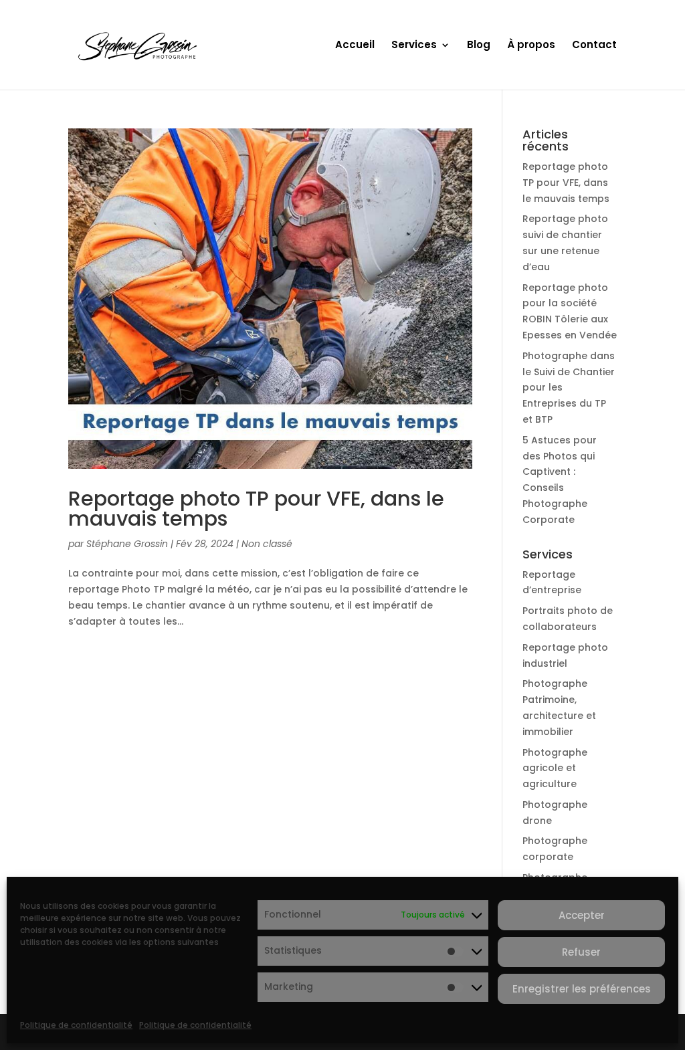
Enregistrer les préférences (581, 989)
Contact (594, 45)
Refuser (581, 952)
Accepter (582, 915)
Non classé (266, 543)
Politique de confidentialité (76, 1025)
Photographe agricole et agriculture (554, 768)
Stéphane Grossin (127, 543)
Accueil (355, 45)
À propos (531, 45)
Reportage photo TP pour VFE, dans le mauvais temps (256, 508)
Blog (478, 45)
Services (414, 45)
